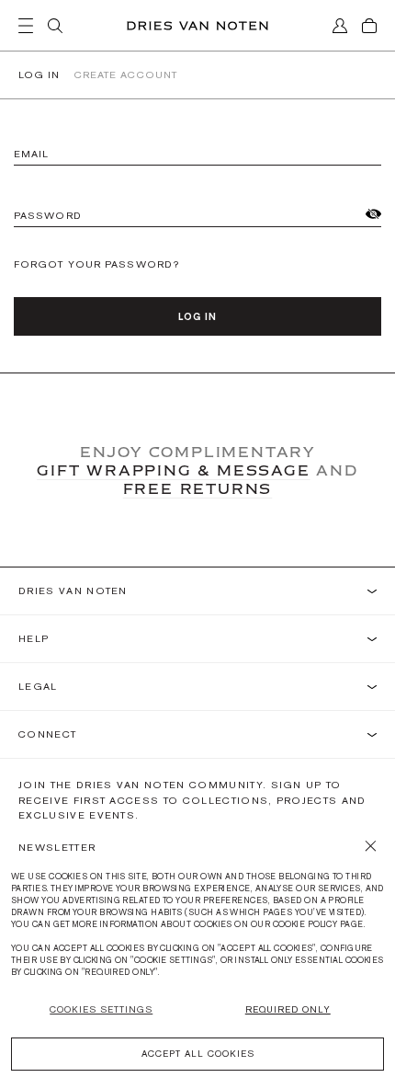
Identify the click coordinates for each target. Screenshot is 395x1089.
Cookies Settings (101, 1009)
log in (198, 316)
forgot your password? (96, 264)
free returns (198, 488)
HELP (33, 639)
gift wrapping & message (173, 470)
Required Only (288, 1009)
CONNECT (47, 734)
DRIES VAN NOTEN (73, 591)
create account (125, 75)
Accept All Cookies (197, 1054)
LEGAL (38, 687)
